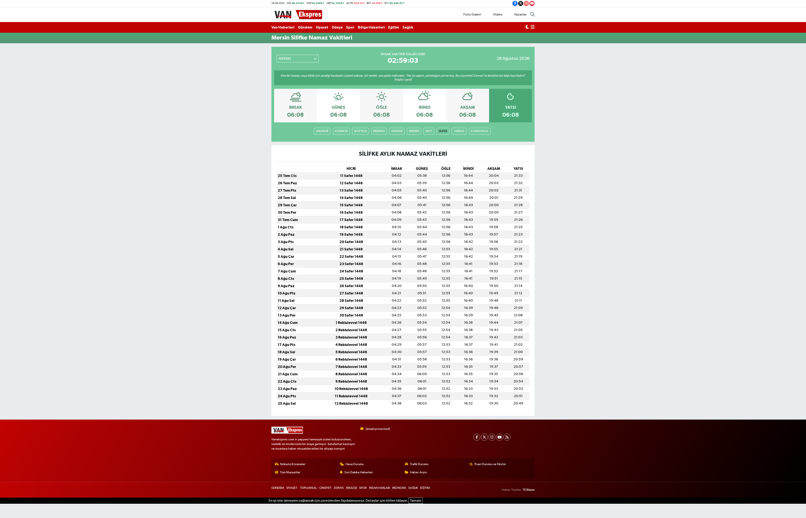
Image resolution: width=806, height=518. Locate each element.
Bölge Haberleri (371, 27)
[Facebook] (476, 437)
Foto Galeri (472, 14)
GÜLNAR (397, 131)
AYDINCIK (341, 131)
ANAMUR (322, 131)
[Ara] (532, 14)
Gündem (305, 27)
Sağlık (408, 27)
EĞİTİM (425, 487)
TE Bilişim (528, 489)
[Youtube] (499, 437)
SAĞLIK (413, 487)
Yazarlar (520, 14)
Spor (350, 27)
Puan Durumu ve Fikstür (490, 464)
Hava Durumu (355, 464)
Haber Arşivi (418, 472)
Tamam (415, 500)
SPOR (363, 487)
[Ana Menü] (533, 27)
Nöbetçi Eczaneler (292, 464)
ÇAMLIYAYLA (479, 131)
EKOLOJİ (351, 487)
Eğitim (393, 27)
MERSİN (414, 131)
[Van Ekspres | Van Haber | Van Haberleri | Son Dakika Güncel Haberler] (297, 14)
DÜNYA (339, 487)
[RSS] (507, 437)
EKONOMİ (399, 487)
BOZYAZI (360, 131)
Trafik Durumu (419, 464)
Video (497, 14)
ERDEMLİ (379, 131)
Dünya (337, 27)
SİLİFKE (442, 131)
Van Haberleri (282, 27)
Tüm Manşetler (290, 472)
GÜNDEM (277, 487)
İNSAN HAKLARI (379, 487)
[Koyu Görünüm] (527, 27)
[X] (484, 437)
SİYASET (291, 487)
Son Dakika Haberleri (358, 472)
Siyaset (322, 27)
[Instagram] (491, 437)
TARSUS (459, 131)
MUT (429, 131)
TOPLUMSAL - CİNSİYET (316, 487)
